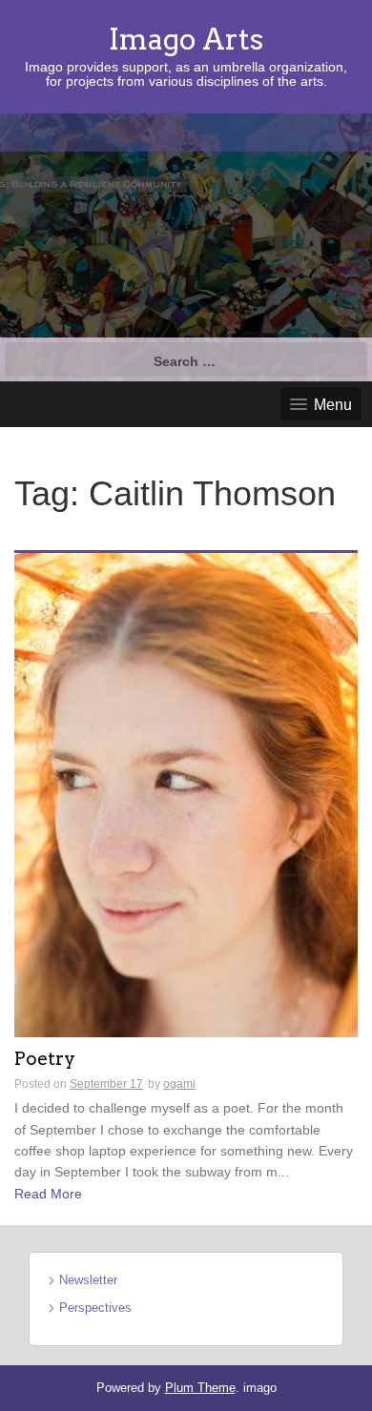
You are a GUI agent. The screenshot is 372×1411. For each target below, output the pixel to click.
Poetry (44, 1060)
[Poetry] (186, 794)
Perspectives (95, 1307)
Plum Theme (200, 1387)
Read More (48, 1193)
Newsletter (88, 1280)
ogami (179, 1084)
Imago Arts (186, 39)
